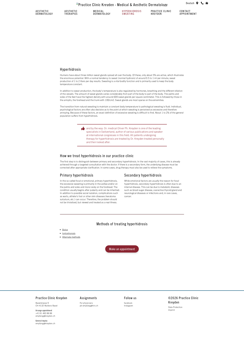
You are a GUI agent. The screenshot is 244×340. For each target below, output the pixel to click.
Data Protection (175, 307)
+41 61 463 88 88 (44, 313)
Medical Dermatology (102, 12)
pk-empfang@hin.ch (89, 305)
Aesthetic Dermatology (44, 12)
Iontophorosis (68, 233)
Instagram (128, 305)
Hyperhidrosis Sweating (132, 12)
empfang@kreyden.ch (45, 315)
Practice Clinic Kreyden (161, 12)
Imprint (171, 310)
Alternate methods (71, 236)
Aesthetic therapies (71, 12)
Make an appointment (122, 249)
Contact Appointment (188, 12)
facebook (128, 303)
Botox (65, 229)
